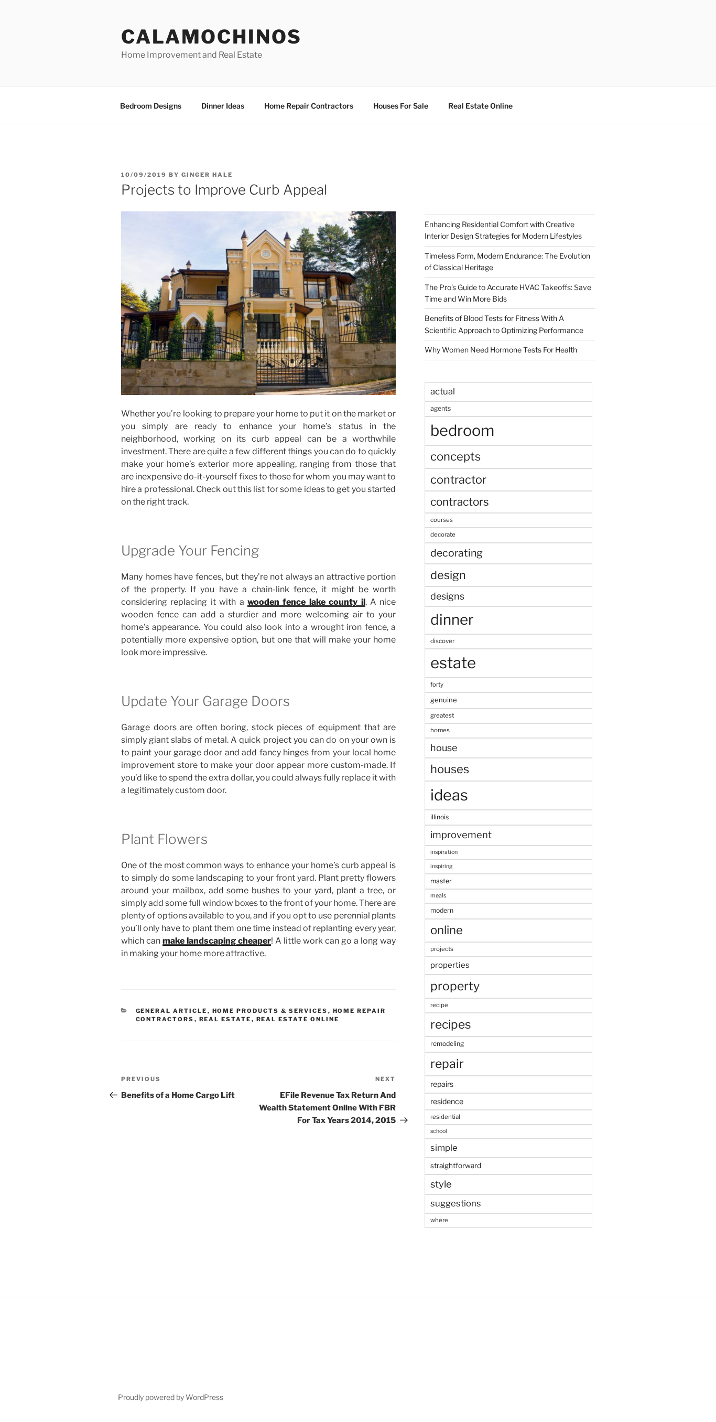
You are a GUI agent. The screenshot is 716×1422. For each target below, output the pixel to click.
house (443, 747)
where (439, 1220)
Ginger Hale (207, 174)
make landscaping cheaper (216, 941)
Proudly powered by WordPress (170, 1397)
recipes (450, 1024)
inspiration (444, 852)
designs (447, 596)
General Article (172, 1010)
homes (440, 730)
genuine (443, 700)
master (441, 881)
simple (444, 1147)
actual (442, 391)
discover (442, 641)
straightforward (455, 1165)
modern (441, 910)
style (441, 1184)
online (446, 930)
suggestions (455, 1203)
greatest (442, 715)
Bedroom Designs (150, 105)
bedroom (462, 430)
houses (449, 769)
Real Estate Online (480, 105)
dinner (452, 619)
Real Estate (225, 1019)
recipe (439, 1005)
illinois (439, 817)
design (448, 575)
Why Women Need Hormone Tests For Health (501, 349)
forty (436, 684)
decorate (442, 534)
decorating (456, 553)
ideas (449, 795)
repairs (441, 1083)
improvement (461, 835)
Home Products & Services (270, 1010)
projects (441, 949)
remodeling (447, 1043)
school (438, 1131)
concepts (455, 456)
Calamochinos (211, 36)
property (455, 986)
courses (441, 519)
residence (446, 1101)
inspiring (441, 866)
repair (447, 1063)
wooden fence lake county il (306, 602)
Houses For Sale (400, 105)
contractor (458, 479)
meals (438, 895)
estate (453, 663)
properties (450, 965)
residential (445, 1116)
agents (440, 408)
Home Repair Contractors (308, 105)
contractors (459, 501)
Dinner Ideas (222, 105)
